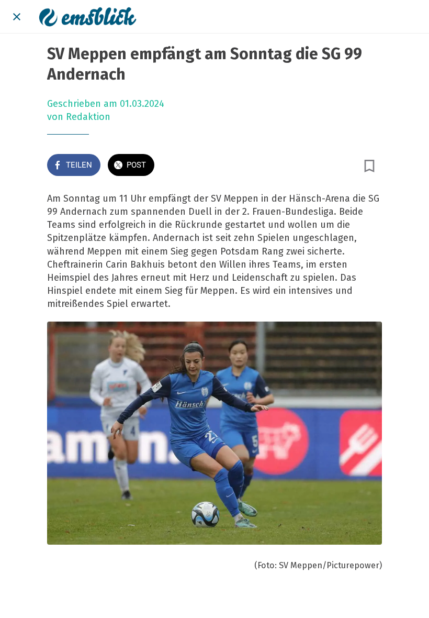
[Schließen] (16, 16)
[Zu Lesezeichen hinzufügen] (369, 166)
